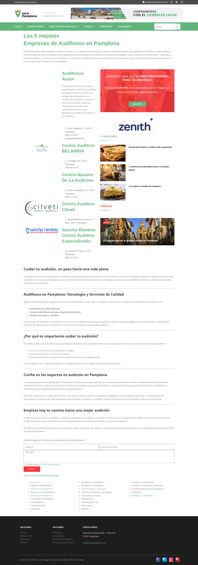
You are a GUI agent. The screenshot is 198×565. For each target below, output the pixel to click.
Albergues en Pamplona (143, 495)
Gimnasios (36, 482)
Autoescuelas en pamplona (93, 488)
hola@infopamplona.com (94, 542)
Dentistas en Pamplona (41, 495)
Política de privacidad (50, 464)
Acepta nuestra (43, 464)
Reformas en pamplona (42, 488)
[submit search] (177, 26)
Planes (107, 222)
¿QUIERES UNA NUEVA (137, 78)
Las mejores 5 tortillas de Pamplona (145, 186)
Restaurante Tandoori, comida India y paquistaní (150, 147)
